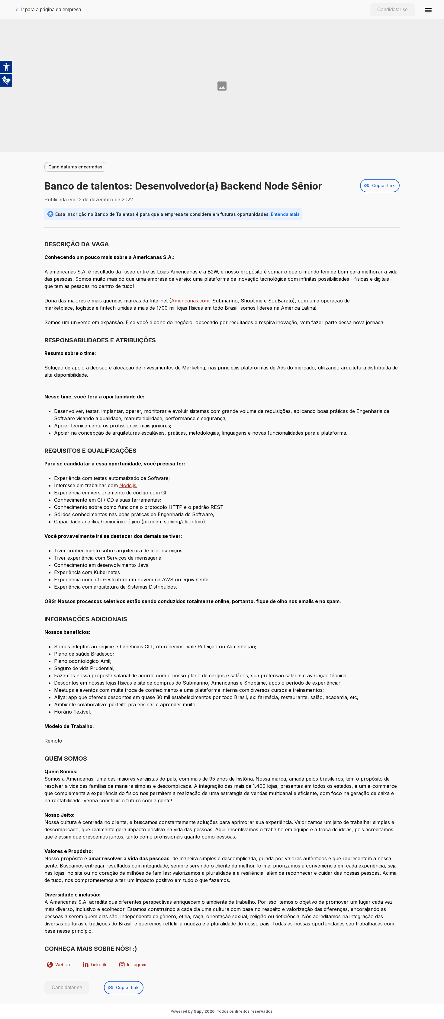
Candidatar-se (392, 9)
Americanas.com (190, 301)
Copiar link (383, 185)
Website (63, 964)
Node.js (127, 485)
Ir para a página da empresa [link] (51, 9)
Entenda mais (285, 214)
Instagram (136, 964)
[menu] (428, 9)
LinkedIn (99, 964)
